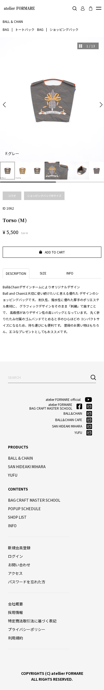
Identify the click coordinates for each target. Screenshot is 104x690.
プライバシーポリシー (26, 629)
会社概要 (15, 603)
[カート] (90, 8)
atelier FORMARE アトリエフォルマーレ (19, 8)
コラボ (12, 196)
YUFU (12, 475)
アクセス (15, 573)
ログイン (15, 556)
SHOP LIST (17, 517)
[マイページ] (82, 8)
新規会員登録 (19, 547)
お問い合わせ (19, 564)
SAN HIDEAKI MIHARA (27, 466)
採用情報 (15, 612)
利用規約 (15, 638)
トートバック (24, 29)
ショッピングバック (64, 29)
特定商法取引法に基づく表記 (32, 621)
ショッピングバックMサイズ (44, 196)
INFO (12, 525)
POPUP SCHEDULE (24, 508)
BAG (6, 29)
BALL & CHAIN (20, 458)
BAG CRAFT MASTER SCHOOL (34, 500)
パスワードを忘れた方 (26, 581)
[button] (4, 104)
